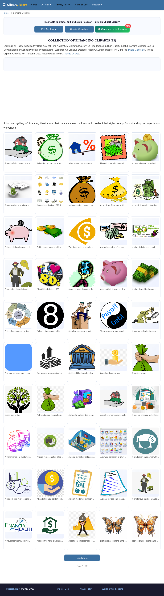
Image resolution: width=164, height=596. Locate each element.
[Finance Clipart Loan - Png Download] (113, 357)
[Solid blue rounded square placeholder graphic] (18, 357)
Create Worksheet (79, 29)
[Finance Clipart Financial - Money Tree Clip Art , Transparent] (18, 402)
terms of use (72, 53)
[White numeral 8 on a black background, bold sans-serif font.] (50, 315)
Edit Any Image (49, 29)
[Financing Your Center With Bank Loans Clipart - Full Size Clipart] (145, 361)
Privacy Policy (63, 4)
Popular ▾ (97, 4)
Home (34, 4)
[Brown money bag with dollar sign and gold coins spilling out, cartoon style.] (82, 192)
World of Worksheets (112, 589)
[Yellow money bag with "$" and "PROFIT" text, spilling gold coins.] (113, 189)
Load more (82, 558)
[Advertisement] (82, 96)
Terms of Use (81, 4)
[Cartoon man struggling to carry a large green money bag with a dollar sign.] (50, 151)
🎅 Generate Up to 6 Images (114, 28)
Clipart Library (13, 589)
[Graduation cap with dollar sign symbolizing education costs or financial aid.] (145, 442)
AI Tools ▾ (46, 4)
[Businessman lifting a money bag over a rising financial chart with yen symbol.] (82, 525)
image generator (136, 49)
